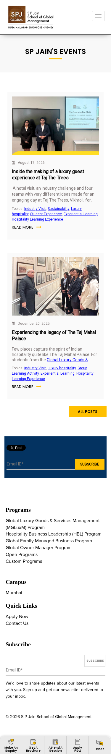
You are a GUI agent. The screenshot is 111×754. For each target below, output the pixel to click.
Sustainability (58, 209)
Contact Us (17, 623)
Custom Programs (24, 561)
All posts (87, 411)
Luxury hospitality (62, 368)
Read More (22, 227)
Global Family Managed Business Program (49, 541)
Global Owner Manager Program (39, 548)
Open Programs (22, 554)
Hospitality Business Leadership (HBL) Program (54, 534)
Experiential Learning (81, 214)
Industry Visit (35, 209)
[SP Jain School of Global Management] (31, 17)
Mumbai (14, 593)
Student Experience (46, 214)
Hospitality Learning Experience (37, 219)
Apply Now (17, 617)
